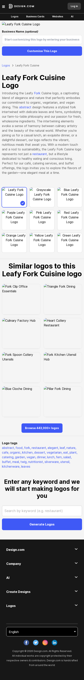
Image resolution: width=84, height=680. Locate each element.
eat (66, 452)
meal (16, 462)
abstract (25, 107)
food (19, 448)
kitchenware (11, 466)
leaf (63, 448)
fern (59, 457)
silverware (52, 462)
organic (15, 452)
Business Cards (35, 16)
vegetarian (55, 452)
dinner (41, 457)
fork (27, 448)
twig (24, 462)
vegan (31, 457)
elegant (53, 448)
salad (67, 457)
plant (73, 452)
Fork (37, 93)
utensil (65, 462)
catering (8, 457)
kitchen (27, 452)
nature (71, 448)
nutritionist (36, 462)
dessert (40, 452)
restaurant (39, 154)
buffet (7, 462)
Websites (57, 16)
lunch (51, 457)
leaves (25, 466)
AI (72, 16)
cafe (5, 452)
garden (20, 457)
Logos (14, 16)
